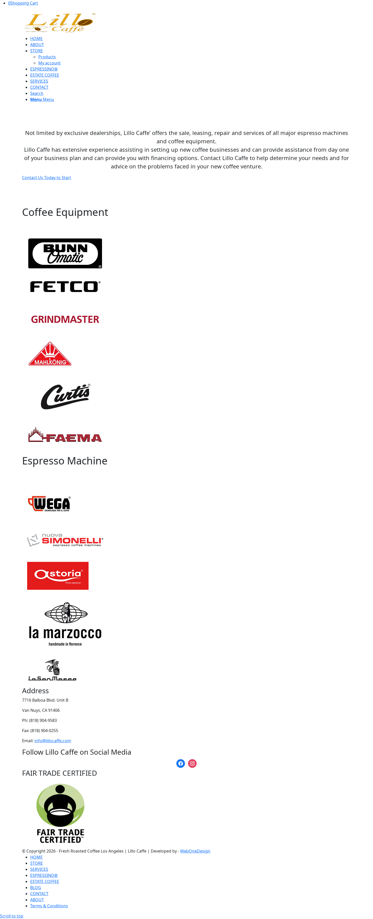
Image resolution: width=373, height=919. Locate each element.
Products (47, 57)
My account (49, 63)
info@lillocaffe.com (53, 740)
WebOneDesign (195, 851)
